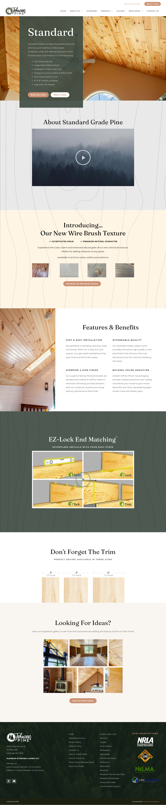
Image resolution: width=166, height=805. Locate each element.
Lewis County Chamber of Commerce (23, 767)
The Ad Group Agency (151, 802)
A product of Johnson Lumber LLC (22, 758)
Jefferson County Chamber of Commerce (25, 770)
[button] (152, 4)
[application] (81, 11)
